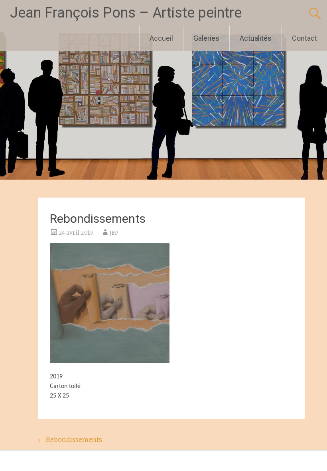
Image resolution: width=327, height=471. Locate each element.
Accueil (161, 38)
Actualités (256, 38)
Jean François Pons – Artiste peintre (126, 12)
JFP (114, 232)
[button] (109, 303)
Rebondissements (70, 439)
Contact (304, 38)
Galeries (206, 38)
